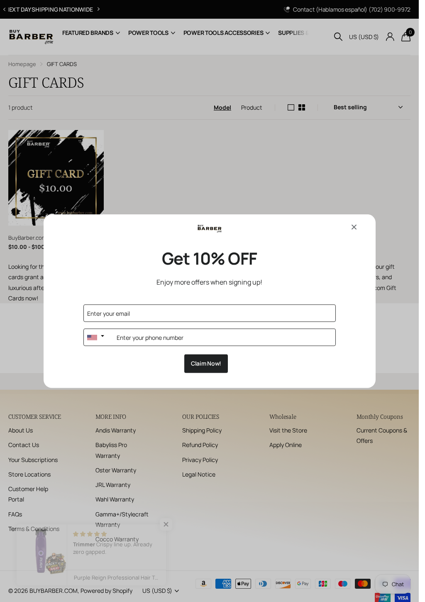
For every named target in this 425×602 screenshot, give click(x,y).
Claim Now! (206, 363)
